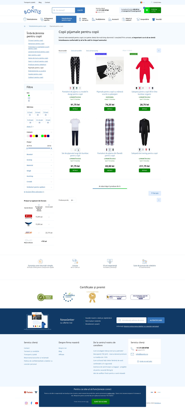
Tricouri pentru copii (35, 40)
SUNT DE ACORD (100, 402)
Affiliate (61, 354)
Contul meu (157, 2)
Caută (80, 10)
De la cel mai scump (92, 51)
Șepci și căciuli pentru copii (38, 61)
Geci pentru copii (34, 55)
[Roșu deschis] (146, 149)
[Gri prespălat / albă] (79, 88)
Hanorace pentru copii (36, 44)
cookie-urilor (111, 393)
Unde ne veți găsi (146, 361)
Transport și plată (29, 2)
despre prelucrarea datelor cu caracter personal (141, 326)
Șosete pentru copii (35, 74)
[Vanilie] (146, 88)
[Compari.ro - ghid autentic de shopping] (45, 297)
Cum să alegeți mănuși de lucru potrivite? (108, 351)
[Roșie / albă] (70, 88)
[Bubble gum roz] (149, 88)
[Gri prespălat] (142, 88)
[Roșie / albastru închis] (106, 149)
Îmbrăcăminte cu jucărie (37, 71)
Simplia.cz (157, 403)
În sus (155, 193)
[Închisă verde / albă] (76, 88)
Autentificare (156, 320)
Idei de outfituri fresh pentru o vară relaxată (109, 373)
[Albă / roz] (71, 149)
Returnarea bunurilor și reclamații (36, 358)
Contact (47, 2)
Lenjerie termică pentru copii (38, 52)
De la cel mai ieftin (76, 51)
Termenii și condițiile (31, 351)
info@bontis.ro (142, 354)
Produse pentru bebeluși (37, 64)
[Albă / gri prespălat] (75, 149)
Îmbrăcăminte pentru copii (37, 26)
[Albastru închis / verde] (113, 149)
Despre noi (62, 348)
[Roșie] (139, 88)
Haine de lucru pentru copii (38, 58)
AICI (87, 401)
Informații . (137, 326)
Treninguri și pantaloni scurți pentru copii (38, 48)
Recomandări (63, 51)
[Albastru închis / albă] (73, 88)
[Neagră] (136, 88)
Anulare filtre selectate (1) (35, 192)
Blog (40, 2)
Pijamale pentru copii (36, 68)
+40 (102, 10)
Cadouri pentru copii (35, 77)
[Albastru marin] (152, 88)
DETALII (75, 109)
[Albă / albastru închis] (78, 149)
